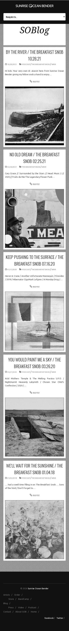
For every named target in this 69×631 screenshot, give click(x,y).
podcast (26, 64)
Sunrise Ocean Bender (38, 588)
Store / (13, 599)
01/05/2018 (12, 478)
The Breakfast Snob (41, 64)
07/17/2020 (12, 269)
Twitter (59, 618)
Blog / (7, 603)
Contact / (9, 611)
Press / (13, 607)
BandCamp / (25, 599)
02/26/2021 (12, 167)
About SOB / (22, 611)
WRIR (54, 64)
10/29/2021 (12, 64)
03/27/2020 (12, 372)
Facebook (49, 618)
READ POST (36, 81)
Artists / (8, 595)
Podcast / (34, 607)
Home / (36, 611)
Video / (23, 607)
